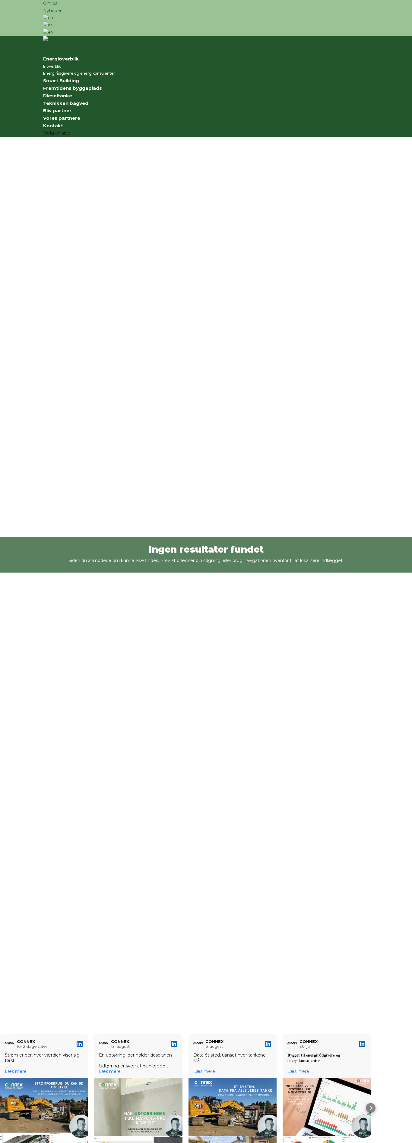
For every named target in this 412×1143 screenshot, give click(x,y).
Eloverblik (52, 66)
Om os (50, 3)
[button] (5, 1108)
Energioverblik (61, 59)
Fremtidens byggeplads (72, 88)
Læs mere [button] (16, 1071)
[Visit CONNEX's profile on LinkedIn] (11, 1044)
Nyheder (52, 10)
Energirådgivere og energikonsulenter (79, 73)
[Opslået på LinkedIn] (79, 1043)
